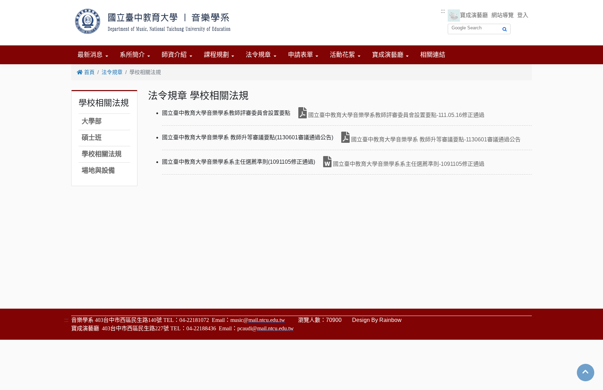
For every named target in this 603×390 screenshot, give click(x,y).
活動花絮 (342, 54)
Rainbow (390, 320)
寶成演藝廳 (474, 15)
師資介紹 (174, 54)
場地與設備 (98, 170)
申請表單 (300, 54)
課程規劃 (216, 54)
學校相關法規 (101, 154)
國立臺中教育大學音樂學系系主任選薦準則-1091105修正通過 (408, 164)
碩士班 (92, 137)
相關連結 (432, 54)
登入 (522, 15)
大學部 (92, 121)
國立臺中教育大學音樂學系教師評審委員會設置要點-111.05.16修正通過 (395, 115)
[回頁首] (585, 372)
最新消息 (90, 54)
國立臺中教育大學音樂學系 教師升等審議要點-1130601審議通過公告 (435, 139)
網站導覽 (502, 15)
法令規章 (258, 54)
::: (443, 11)
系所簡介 (132, 54)
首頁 (89, 72)
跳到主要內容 (17, 4)
